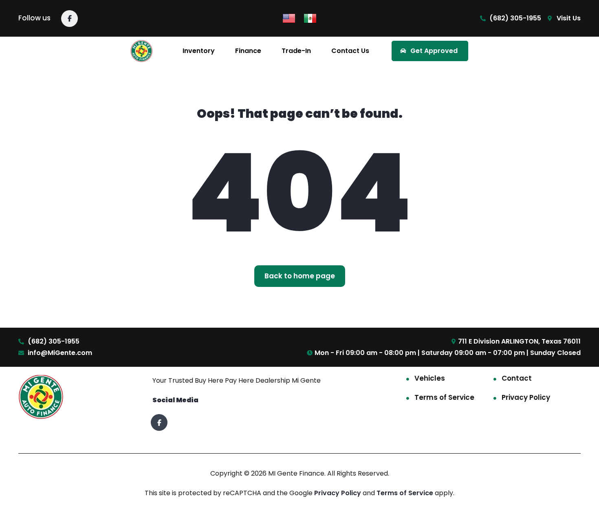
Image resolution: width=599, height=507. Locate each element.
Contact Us (350, 50)
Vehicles (429, 378)
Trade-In (296, 50)
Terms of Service (444, 397)
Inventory (199, 50)
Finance (248, 50)
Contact (517, 378)
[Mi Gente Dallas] (141, 51)
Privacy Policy (526, 397)
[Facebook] (69, 18)
